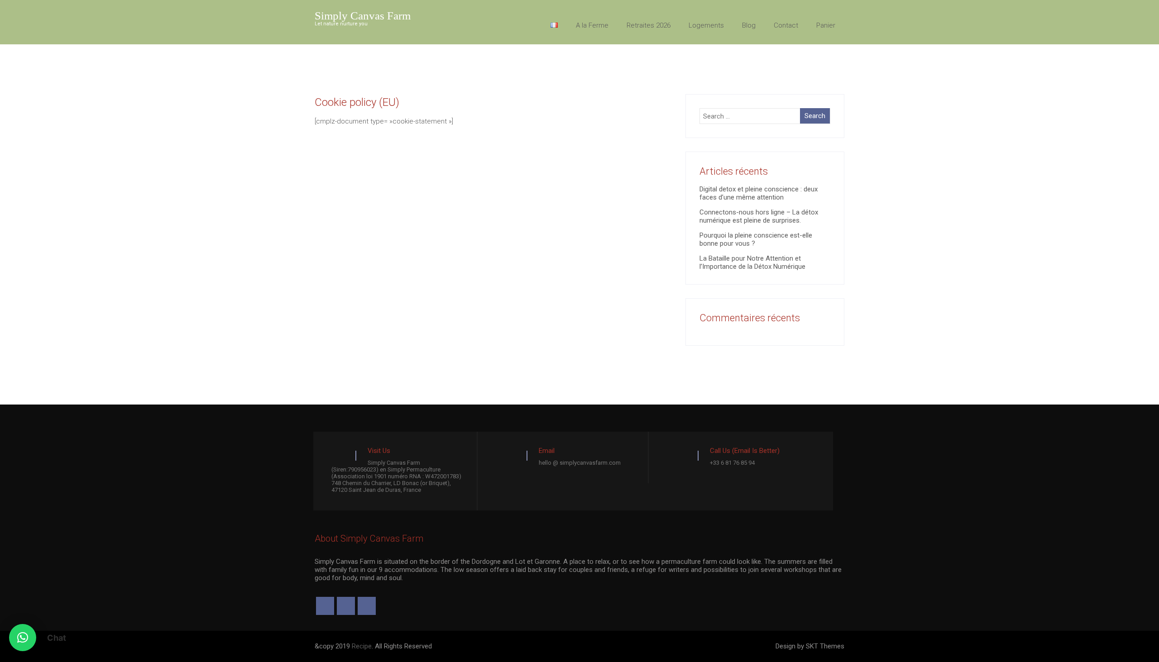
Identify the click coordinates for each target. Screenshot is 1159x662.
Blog (749, 25)
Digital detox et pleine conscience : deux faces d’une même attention (758, 193)
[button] (22, 637)
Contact (786, 25)
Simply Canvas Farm (363, 16)
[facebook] (325, 606)
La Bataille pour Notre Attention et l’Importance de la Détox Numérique (752, 262)
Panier (825, 25)
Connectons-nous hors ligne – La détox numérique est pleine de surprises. (758, 216)
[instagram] (346, 606)
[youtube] (367, 606)
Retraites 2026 (648, 25)
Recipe (362, 646)
